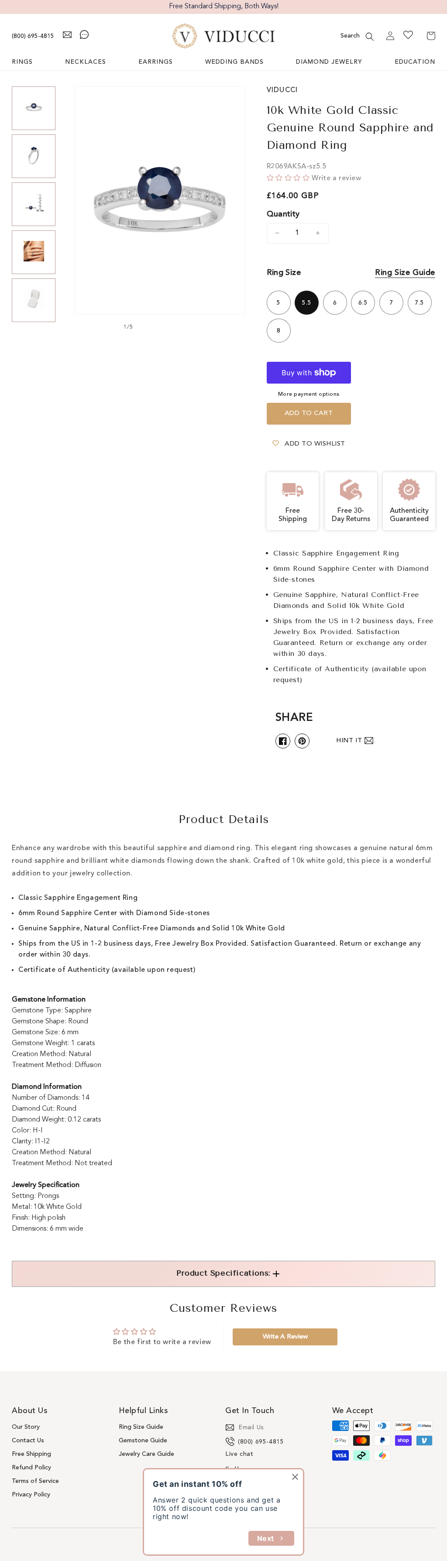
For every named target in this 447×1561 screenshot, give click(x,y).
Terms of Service (35, 1481)
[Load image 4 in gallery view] (33, 252)
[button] (369, 36)
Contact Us (28, 1440)
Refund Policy (31, 1468)
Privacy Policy (31, 1495)
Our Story (26, 1427)
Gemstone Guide (143, 1440)
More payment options (309, 394)
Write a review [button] (285, 1337)
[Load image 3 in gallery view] (33, 204)
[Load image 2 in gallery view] (33, 156)
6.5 (363, 303)
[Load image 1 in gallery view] (33, 108)
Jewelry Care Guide (146, 1454)
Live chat (239, 1454)
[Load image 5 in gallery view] (33, 300)
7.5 (419, 303)
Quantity (283, 214)
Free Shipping (31, 1454)
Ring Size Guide (405, 273)
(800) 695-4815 (33, 36)
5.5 (307, 303)
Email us (251, 1427)
